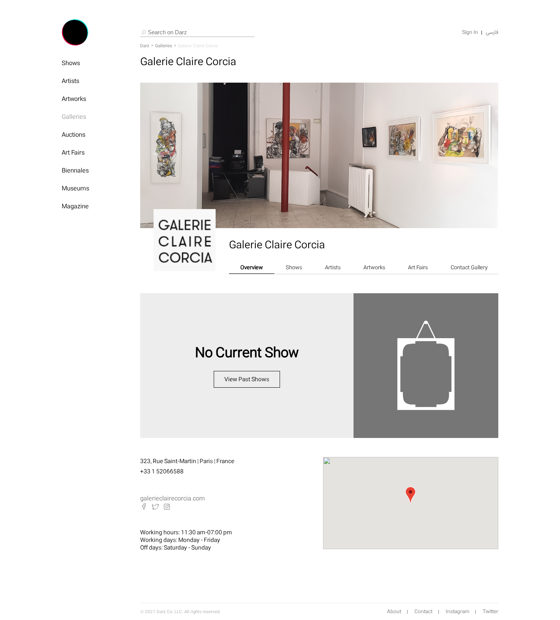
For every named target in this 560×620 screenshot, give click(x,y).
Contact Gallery (469, 267)
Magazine (75, 206)
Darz (144, 46)
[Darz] (75, 32)
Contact (423, 611)
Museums (75, 188)
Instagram (457, 611)
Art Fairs (73, 152)
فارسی (492, 32)
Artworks (74, 98)
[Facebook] (144, 506)
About (394, 611)
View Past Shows (246, 379)
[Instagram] (167, 506)
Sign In (470, 32)
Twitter (490, 611)
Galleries (74, 116)
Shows (71, 63)
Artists (70, 80)
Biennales (75, 170)
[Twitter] (155, 506)
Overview (251, 267)
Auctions (73, 134)
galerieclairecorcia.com (172, 498)
